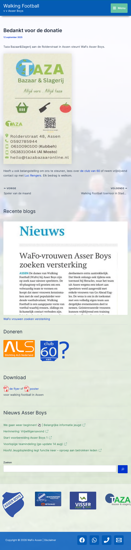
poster (34, 388)
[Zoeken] (123, 469)
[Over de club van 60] (54, 350)
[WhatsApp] (94, 540)
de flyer (14, 388)
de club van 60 (90, 171)
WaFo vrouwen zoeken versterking (26, 319)
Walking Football (21, 6)
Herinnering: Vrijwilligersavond (23, 431)
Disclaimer (50, 540)
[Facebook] (82, 540)
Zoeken (7, 462)
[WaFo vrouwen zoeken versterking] (65, 268)
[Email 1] (119, 540)
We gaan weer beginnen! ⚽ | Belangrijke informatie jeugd (42, 425)
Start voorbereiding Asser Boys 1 (25, 437)
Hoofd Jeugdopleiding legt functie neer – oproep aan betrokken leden (50, 450)
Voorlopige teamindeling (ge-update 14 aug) (33, 444)
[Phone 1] (106, 540)
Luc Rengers (33, 175)
